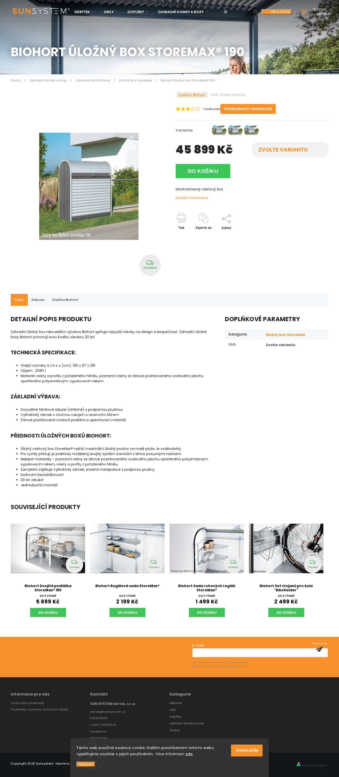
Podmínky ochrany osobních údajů (39, 709)
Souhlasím (247, 750)
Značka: (192, 94)
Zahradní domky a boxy (187, 723)
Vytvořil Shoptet (315, 765)
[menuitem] (86, 12)
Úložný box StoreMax (285, 334)
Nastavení (85, 764)
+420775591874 (103, 725)
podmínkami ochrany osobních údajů (220, 666)
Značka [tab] (65, 300)
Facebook (98, 731)
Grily (173, 710)
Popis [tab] (19, 300)
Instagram (98, 738)
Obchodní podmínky (27, 703)
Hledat (255, 12)
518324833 (98, 718)
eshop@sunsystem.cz (108, 712)
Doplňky (175, 717)
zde (189, 753)
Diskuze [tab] (38, 300)
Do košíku (203, 171)
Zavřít (312, 236)
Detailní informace (192, 197)
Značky (175, 730)
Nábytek (176, 703)
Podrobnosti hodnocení (248, 109)
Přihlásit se (319, 649)
